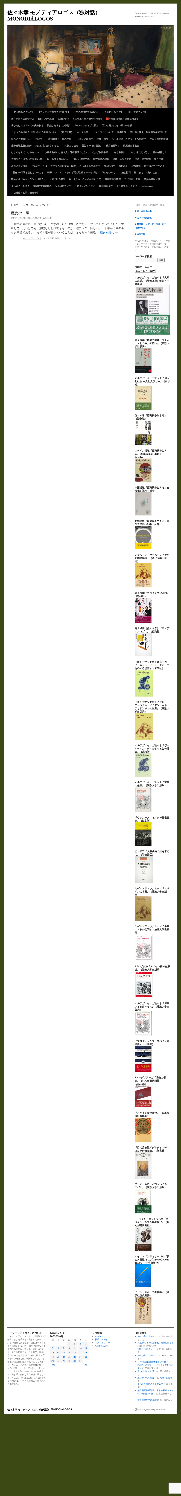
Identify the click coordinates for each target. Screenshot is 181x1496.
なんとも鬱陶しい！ (21, 138)
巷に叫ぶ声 (109, 165)
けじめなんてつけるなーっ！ (26, 152)
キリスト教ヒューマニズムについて (95, 132)
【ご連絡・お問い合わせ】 (25, 192)
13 (58, 1352)
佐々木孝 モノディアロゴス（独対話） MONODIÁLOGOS (53, 15)
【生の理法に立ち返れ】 (86, 112)
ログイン (99, 1336)
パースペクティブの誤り (86, 125)
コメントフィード (103, 1342)
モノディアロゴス (31, 238)
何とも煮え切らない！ (58, 159)
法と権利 (126, 172)
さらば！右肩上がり (89, 165)
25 (86, 1356)
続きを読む (109, 232)
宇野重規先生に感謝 (147, 1399)
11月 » (85, 1364)
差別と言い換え (19, 165)
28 (64, 1360)
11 (86, 1348)
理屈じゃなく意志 (122, 159)
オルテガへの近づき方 (22, 118)
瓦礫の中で (63, 118)
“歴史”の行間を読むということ (27, 172)
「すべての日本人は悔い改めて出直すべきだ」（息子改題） (42, 132)
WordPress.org (101, 1345)
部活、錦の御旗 (143, 159)
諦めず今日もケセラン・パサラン (28, 179)
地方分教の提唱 (101, 159)
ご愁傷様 (136, 165)
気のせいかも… (110, 172)
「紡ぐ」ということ (85, 185)
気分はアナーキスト (154, 165)
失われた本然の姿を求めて (150, 1383)
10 (80, 1348)
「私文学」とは (39, 165)
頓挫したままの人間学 (58, 125)
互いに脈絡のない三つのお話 (117, 125)
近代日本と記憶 (132, 179)
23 (75, 1356)
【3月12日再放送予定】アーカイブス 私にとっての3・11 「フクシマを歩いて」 (155, 1364)
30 (75, 1360)
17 (80, 1352)
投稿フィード (101, 1339)
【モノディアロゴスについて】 (54, 112)
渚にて (39, 138)
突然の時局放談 (152, 179)
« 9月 (52, 1364)
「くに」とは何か (84, 138)
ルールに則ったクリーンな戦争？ (129, 138)
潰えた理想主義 (82, 159)
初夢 (49, 172)
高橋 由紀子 (166, 1377)
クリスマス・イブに (126, 185)
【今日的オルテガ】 (112, 112)
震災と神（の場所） (92, 145)
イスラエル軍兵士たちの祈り (87, 118)
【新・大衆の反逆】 (137, 112)
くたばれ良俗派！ (101, 152)
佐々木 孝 (47, 217)
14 (64, 1352)
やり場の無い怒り (140, 152)
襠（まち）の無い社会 (145, 172)
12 (52, 1352)
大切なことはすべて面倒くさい (27, 159)
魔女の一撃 (20, 213)
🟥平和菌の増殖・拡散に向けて (122, 118)
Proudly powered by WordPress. (152, 1409)
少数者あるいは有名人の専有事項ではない (66, 152)
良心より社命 (71, 145)
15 (69, 1352)
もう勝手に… (121, 152)
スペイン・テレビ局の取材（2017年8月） (76, 172)
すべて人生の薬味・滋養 (63, 165)
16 (75, 1352)
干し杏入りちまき (20, 185)
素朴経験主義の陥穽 (21, 145)
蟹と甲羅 (159, 159)
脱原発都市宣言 (131, 145)
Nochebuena (147, 185)
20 (58, 1356)
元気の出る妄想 (57, 179)
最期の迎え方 (106, 185)
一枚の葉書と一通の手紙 (58, 138)
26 (52, 1360)
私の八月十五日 (46, 118)
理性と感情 (102, 138)
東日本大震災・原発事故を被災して (148, 132)
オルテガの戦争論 (159, 138)
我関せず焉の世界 (42, 185)
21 (64, 1356)
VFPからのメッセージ (148, 1336)
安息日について (63, 185)
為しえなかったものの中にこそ (85, 179)
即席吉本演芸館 (113, 179)
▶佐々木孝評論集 (143, 217)
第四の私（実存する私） (48, 145)
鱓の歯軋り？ (160, 152)
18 (86, 1352)
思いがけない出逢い (147, 1371)
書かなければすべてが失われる (27, 125)
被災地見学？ (113, 145)
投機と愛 (121, 132)
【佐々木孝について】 (22, 112)
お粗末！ (123, 165)
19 (52, 1356)
